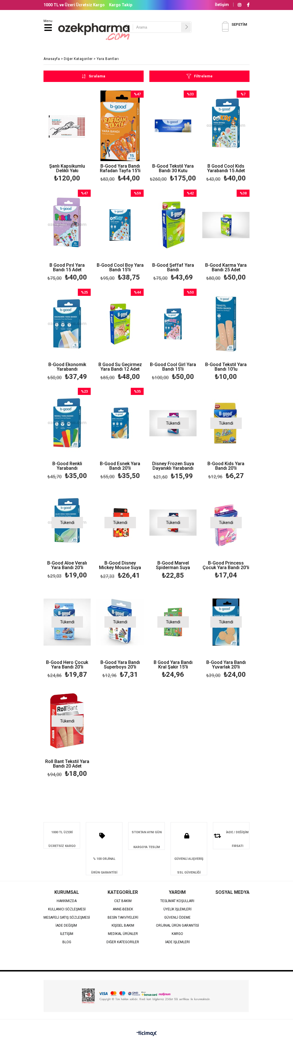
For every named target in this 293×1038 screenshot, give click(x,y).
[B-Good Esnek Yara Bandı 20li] (120, 423)
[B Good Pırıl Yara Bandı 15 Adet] (67, 225)
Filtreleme (203, 76)
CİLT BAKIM (123, 901)
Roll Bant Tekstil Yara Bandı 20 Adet (67, 763)
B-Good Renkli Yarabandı (67, 466)
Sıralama (97, 76)
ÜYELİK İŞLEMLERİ (177, 909)
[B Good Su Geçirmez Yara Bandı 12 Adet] (120, 324)
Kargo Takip (120, 5)
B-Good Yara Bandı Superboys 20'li (120, 664)
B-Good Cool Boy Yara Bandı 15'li (120, 267)
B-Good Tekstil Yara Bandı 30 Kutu (173, 168)
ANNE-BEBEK (123, 909)
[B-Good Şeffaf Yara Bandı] (173, 225)
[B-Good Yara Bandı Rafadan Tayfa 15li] (120, 126)
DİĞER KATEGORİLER (122, 942)
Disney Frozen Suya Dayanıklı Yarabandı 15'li (173, 466)
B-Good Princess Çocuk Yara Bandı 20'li (226, 565)
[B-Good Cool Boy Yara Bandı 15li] (120, 225)
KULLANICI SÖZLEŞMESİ (67, 909)
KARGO (177, 934)
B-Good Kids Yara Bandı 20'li (225, 466)
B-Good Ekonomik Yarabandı (67, 367)
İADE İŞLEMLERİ (177, 942)
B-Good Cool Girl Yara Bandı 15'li (173, 367)
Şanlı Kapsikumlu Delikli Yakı (67, 168)
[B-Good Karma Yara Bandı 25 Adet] (226, 225)
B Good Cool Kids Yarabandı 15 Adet (226, 168)
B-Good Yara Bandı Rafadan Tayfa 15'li (120, 168)
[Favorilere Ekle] (67, 137)
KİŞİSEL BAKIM (123, 925)
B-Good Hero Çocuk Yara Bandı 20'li (67, 664)
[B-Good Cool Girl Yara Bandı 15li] (173, 324)
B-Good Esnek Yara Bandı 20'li (120, 466)
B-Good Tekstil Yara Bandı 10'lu (226, 367)
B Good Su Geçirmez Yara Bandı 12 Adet (120, 367)
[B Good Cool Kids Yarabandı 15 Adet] (226, 126)
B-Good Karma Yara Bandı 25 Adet (226, 267)
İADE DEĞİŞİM (67, 925)
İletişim (222, 5)
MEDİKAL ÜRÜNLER (123, 934)
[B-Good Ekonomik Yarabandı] (67, 324)
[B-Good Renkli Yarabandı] (67, 423)
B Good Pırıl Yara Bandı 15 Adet (67, 267)
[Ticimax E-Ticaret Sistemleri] (146, 1034)
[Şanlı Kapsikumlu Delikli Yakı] (67, 126)
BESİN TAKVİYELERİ (123, 917)
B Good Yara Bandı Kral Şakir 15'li (173, 664)
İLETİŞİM (66, 934)
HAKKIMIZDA (67, 901)
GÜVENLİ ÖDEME (177, 917)
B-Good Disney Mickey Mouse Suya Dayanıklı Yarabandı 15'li (120, 565)
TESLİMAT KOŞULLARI (177, 901)
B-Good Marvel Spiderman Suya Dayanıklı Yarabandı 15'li (173, 565)
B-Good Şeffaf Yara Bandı (173, 267)
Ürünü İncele (76, 137)
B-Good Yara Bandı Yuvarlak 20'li (226, 664)
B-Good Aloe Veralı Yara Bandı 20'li (67, 565)
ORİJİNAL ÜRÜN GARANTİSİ (177, 925)
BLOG (66, 942)
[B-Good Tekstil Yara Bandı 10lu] (226, 324)
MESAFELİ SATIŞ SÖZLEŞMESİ (66, 917)
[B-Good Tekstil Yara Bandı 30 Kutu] (173, 126)
